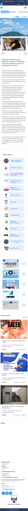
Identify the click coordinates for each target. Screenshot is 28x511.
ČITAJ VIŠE (4, 349)
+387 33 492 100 (21, 1)
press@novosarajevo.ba (9, 489)
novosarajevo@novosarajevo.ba (11, 477)
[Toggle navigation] (25, 7)
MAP (2, 2)
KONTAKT (19, 4)
